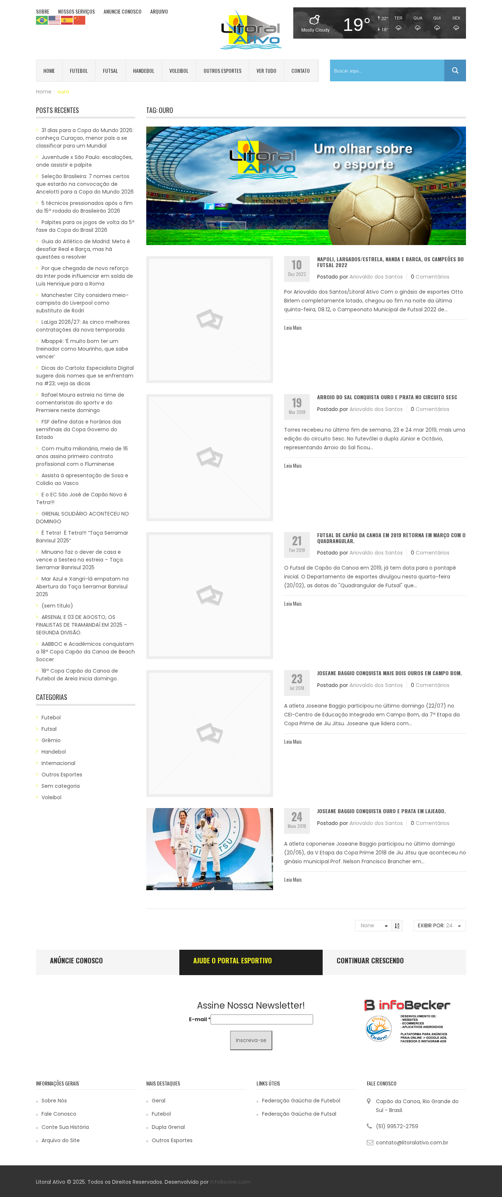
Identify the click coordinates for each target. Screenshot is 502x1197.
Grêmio (51, 740)
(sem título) (57, 605)
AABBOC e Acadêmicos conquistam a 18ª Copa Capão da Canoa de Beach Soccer (85, 651)
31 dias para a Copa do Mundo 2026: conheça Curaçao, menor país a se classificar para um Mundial (84, 138)
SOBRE (42, 11)
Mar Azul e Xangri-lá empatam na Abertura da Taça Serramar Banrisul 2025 (82, 586)
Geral (158, 1100)
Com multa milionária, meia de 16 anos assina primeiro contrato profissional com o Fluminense (82, 456)
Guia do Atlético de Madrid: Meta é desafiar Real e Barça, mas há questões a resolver (83, 249)
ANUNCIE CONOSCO (122, 11)
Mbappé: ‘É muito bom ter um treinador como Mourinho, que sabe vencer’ (82, 348)
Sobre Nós (54, 1100)
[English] (55, 20)
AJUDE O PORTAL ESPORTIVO (232, 960)
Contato (300, 70)
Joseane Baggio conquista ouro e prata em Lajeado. (381, 811)
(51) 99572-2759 (397, 1126)
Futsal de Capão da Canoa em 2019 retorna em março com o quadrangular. (391, 537)
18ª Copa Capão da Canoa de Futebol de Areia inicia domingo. (77, 674)
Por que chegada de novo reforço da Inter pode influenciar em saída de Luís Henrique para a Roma (84, 276)
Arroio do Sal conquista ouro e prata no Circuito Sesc (387, 397)
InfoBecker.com (230, 1182)
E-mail (200, 1019)
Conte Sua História (65, 1127)
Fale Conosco (59, 1114)
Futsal (110, 70)
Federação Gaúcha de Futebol (301, 1100)
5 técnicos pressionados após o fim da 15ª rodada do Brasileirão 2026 (84, 207)
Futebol (79, 70)
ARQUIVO (159, 11)
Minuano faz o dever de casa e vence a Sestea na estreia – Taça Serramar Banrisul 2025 (79, 559)
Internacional (58, 763)
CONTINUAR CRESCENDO (370, 960)
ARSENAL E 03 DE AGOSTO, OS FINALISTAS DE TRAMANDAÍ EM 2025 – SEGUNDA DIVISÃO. (81, 624)
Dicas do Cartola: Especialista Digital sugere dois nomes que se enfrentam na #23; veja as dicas (85, 375)
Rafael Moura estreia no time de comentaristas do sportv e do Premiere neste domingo (80, 402)
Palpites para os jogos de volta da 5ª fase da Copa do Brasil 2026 (85, 226)
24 (449, 925)
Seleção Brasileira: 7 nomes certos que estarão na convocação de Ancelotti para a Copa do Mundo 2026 (85, 184)
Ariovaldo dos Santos (376, 276)
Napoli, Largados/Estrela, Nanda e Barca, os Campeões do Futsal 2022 (390, 261)
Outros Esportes (222, 70)
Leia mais (293, 327)
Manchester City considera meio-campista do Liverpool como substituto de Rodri (82, 302)
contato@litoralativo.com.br (412, 1142)
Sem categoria (61, 786)
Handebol (143, 70)
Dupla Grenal (168, 1127)
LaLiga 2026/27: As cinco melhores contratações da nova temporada (83, 325)
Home (49, 70)
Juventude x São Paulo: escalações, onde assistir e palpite (84, 161)
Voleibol (179, 70)
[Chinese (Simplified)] (79, 20)
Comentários (432, 276)
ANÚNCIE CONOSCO (76, 960)
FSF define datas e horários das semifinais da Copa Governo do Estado (78, 429)
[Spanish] (67, 20)
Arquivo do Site (61, 1140)
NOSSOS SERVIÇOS (76, 11)
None (367, 925)
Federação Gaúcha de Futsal (299, 1114)
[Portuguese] (42, 20)
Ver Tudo (266, 70)
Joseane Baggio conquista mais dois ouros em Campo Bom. (389, 673)
